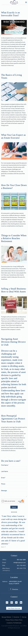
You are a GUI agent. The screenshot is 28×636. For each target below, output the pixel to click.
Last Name (4, 471)
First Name (5, 465)
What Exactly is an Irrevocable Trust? (10, 14)
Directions (15, 589)
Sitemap (24, 617)
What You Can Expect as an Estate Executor (13, 136)
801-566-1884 (21, 559)
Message (4, 490)
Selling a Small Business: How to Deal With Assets (13, 290)
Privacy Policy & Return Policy (14, 620)
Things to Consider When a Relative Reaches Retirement (13, 238)
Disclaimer (16, 617)
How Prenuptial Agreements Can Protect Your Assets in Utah (13, 418)
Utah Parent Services (14, 608)
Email (3, 478)
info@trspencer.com (19, 562)
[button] (26, 2)
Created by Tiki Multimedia (14, 623)
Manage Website (6, 617)
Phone (3, 484)
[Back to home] (14, 2)
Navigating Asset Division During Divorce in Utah (13, 342)
